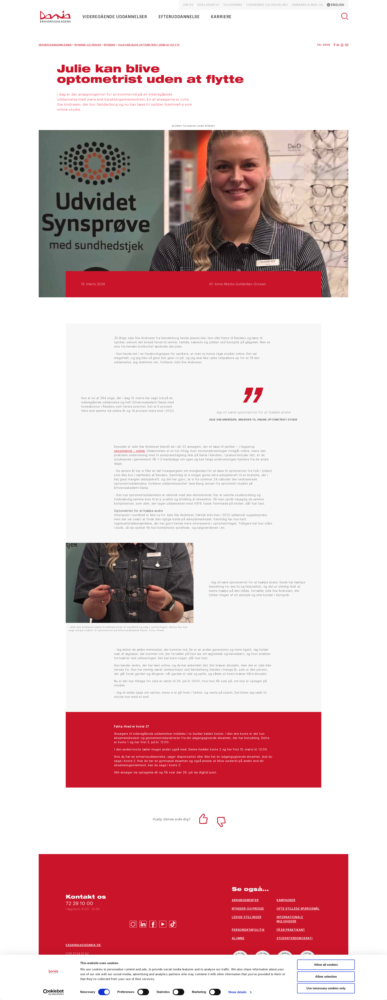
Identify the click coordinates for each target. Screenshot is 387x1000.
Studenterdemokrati (295, 938)
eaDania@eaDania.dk (83, 945)
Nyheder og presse (248, 908)
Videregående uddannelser (114, 17)
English (337, 5)
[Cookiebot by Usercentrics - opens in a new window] (53, 992)
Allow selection (326, 976)
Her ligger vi (208, 5)
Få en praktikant (291, 930)
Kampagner (286, 900)
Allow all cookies (326, 964)
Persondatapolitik (248, 930)
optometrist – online (129, 451)
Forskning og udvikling (267, 5)
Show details (237, 992)
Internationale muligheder (290, 919)
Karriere (221, 17)
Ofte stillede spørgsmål (298, 908)
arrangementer (245, 900)
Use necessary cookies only (325, 988)
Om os (188, 5)
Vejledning (232, 5)
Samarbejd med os (307, 5)
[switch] (143, 992)
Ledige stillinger (246, 917)
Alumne (238, 938)
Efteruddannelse (179, 17)
